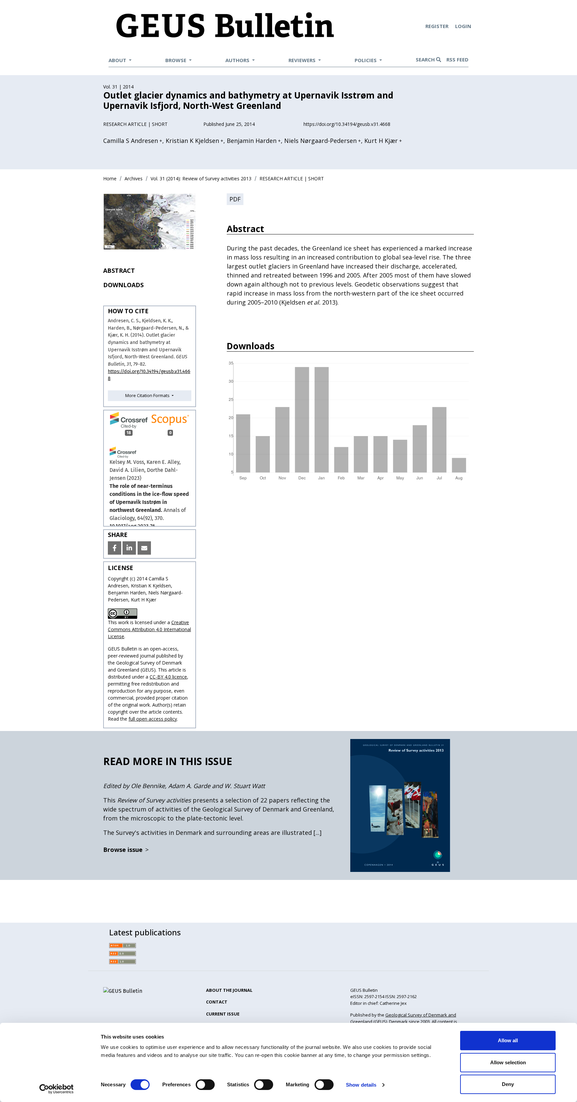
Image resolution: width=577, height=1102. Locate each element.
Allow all (508, 1040)
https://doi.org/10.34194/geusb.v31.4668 (347, 124)
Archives (134, 178)
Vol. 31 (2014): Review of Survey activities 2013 (201, 178)
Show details (361, 1085)
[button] (114, 548)
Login (463, 26)
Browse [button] (176, 60)
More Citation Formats (148, 395)
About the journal (229, 990)
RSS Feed (457, 59)
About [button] (118, 60)
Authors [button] (238, 60)
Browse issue (126, 850)
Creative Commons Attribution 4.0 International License (149, 629)
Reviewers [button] (302, 60)
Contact (216, 1002)
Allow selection (508, 1062)
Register (437, 26)
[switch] (205, 1084)
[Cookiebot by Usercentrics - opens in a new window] (56, 1089)
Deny (508, 1084)
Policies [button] (366, 60)
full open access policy (153, 719)
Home (110, 178)
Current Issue (222, 1014)
